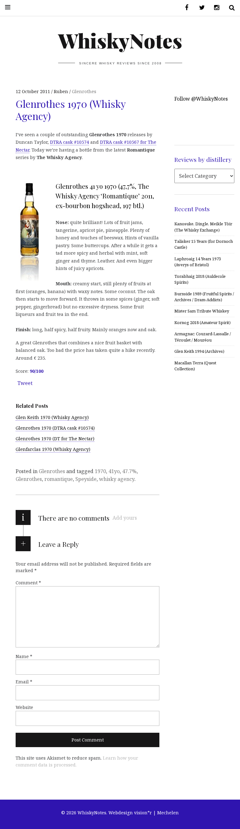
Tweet (25, 383)
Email (24, 682)
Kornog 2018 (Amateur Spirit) (202, 322)
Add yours (124, 517)
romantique (58, 479)
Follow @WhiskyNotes (201, 98)
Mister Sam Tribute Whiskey (201, 311)
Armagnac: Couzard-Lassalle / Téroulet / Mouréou (202, 336)
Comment (28, 583)
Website (24, 707)
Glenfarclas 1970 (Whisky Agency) (53, 449)
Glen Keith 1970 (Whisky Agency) (52, 417)
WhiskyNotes (120, 40)
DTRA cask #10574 (69, 142)
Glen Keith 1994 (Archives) (199, 351)
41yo (114, 471)
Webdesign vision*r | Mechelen (143, 813)
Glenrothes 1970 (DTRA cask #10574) (55, 428)
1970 (100, 471)
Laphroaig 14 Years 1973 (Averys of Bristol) (197, 261)
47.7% (129, 471)
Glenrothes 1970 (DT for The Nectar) (55, 439)
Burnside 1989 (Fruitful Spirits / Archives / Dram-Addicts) (204, 296)
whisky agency (116, 479)
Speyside (86, 479)
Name (24, 656)
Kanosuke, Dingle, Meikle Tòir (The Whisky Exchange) (203, 226)
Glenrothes (84, 91)
